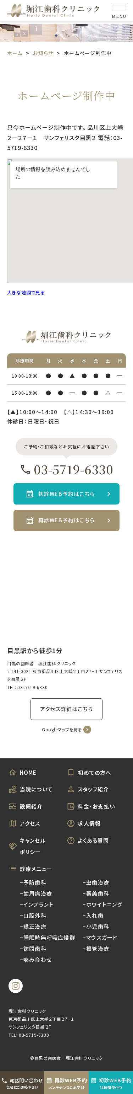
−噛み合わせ (36, 959)
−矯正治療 (33, 926)
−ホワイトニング (103, 904)
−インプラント (37, 904)
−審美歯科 (96, 893)
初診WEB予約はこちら (66, 493)
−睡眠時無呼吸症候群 (47, 937)
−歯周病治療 (36, 893)
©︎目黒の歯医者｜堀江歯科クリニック (66, 1058)
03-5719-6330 (73, 469)
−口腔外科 (33, 915)
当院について (36, 789)
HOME (28, 772)
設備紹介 (31, 806)
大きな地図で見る (26, 292)
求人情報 (89, 823)
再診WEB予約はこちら (66, 520)
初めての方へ (94, 772)
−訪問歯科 (33, 948)
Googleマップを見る (62, 729)
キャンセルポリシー (33, 846)
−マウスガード (100, 937)
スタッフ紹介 (93, 789)
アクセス (30, 823)
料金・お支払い (96, 806)
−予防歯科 (33, 882)
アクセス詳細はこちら (66, 709)
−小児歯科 (96, 926)
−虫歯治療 (96, 882)
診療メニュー (36, 868)
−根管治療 (96, 948)
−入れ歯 (93, 915)
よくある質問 (93, 840)
